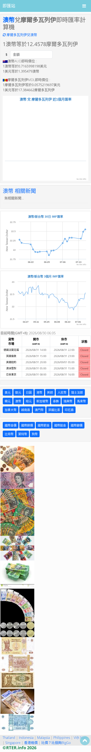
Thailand (9, 737)
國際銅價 (27, 425)
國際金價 (11, 425)
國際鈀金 (44, 425)
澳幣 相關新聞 (19, 190)
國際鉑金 (60, 425)
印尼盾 (69, 410)
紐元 (29, 401)
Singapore (13, 742)
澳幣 (9, 20)
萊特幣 (22, 434)
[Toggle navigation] (84, 6)
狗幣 (35, 434)
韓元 (8, 401)
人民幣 (62, 392)
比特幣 (9, 434)
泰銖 (56, 401)
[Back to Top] (85, 740)
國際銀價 (77, 425)
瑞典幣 (67, 401)
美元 (8, 392)
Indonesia (26, 737)
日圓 (29, 392)
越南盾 (25, 410)
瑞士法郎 (77, 392)
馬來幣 (81, 401)
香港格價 (31, 742)
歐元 (18, 392)
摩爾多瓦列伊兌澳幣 (21, 34)
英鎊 (50, 392)
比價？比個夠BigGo (56, 742)
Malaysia (43, 737)
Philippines (61, 737)
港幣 (39, 392)
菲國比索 (54, 410)
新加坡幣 (42, 401)
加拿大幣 (11, 410)
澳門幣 (39, 410)
